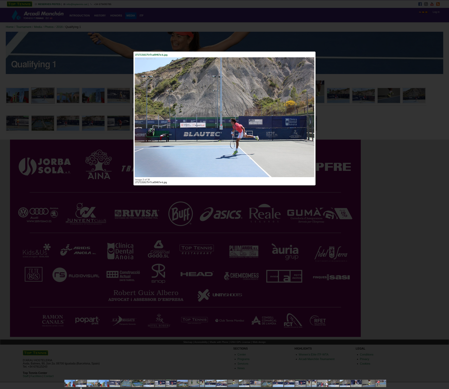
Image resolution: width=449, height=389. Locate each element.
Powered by (145, 59)
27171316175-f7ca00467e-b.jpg (151, 54)
